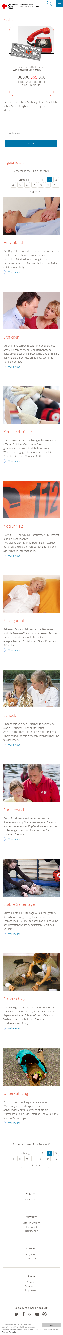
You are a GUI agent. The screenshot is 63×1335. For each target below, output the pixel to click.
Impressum (31, 1290)
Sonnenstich (14, 809)
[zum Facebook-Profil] (16, 1314)
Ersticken (11, 337)
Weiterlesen (14, 272)
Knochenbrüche (17, 431)
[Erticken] (31, 310)
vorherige (25, 180)
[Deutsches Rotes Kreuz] (10, 6)
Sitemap (31, 1282)
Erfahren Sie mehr (9, 1332)
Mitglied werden (31, 1222)
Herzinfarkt (13, 242)
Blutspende (31, 1230)
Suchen (31, 143)
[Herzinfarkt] (31, 216)
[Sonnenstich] (31, 783)
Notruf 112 (13, 526)
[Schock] (31, 688)
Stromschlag (14, 998)
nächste (35, 192)
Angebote (31, 1254)
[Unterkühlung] (31, 1066)
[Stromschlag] (31, 972)
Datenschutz (31, 1286)
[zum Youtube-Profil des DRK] (37, 1314)
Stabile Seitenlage (19, 904)
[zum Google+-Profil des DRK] (30, 1314)
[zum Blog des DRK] (44, 1314)
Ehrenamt (31, 1227)
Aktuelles (31, 1258)
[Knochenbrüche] (31, 405)
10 (55, 185)
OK (51, 1325)
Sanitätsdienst (31, 1199)
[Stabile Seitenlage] (31, 877)
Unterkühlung (15, 1093)
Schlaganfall (14, 620)
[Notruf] (31, 499)
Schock (9, 715)
